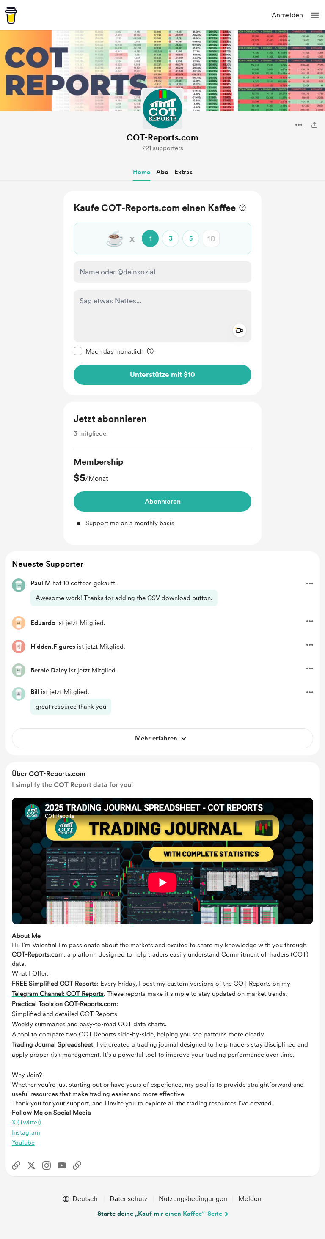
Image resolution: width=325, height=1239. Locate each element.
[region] (162, 293)
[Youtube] (62, 1165)
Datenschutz (129, 1199)
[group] (162, 492)
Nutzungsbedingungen (193, 1199)
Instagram (26, 1132)
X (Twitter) (26, 1122)
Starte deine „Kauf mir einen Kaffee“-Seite (159, 1213)
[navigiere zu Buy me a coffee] (11, 15)
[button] (315, 15)
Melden (250, 1199)
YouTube (23, 1142)
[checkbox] (108, 350)
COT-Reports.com (162, 137)
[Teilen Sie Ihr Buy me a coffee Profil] (314, 125)
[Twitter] (31, 1165)
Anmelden (287, 15)
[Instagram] (46, 1165)
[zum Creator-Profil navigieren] (162, 109)
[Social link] (16, 1165)
